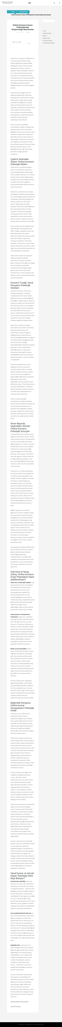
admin (29, 43)
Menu (59, 3)
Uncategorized (20, 32)
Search (54, 3)
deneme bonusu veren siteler (19, 1001)
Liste (44, 31)
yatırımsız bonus (16, 1006)
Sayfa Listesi (46, 38)
